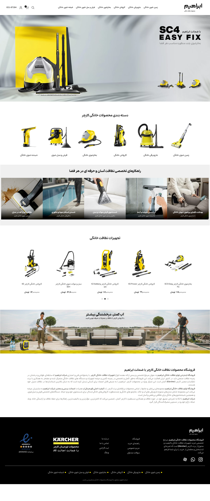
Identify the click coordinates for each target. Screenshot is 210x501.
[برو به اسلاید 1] (108, 299)
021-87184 (11, 7)
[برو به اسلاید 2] (105, 299)
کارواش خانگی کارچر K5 (32, 284)
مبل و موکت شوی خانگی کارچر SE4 (68, 285)
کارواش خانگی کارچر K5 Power (141, 284)
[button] (4, 198)
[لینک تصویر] (181, 135)
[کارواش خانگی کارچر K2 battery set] (105, 263)
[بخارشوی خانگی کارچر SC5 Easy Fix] (178, 263)
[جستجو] (33, 7)
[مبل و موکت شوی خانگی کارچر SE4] (68, 263)
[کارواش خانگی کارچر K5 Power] (141, 263)
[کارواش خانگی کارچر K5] (32, 263)
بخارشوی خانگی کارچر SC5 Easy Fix (178, 285)
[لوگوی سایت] (193, 7)
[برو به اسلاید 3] (102, 299)
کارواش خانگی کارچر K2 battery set (105, 285)
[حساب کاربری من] (21, 7)
